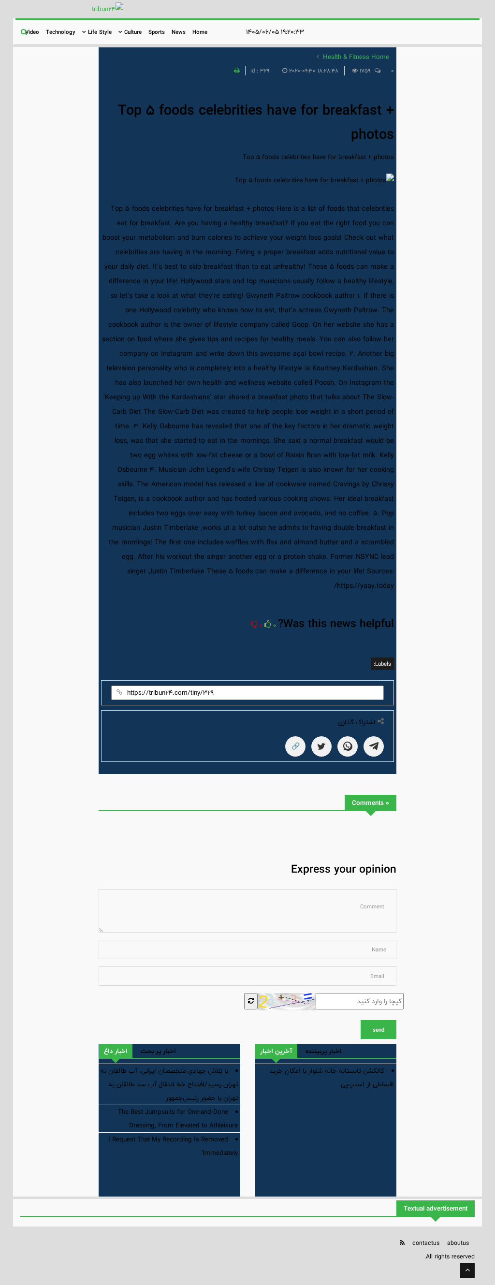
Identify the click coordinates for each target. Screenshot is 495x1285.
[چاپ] (235, 70)
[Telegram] (374, 746)
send (378, 1030)
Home (199, 32)
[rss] (402, 1243)
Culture (132, 32)
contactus (425, 1243)
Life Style (99, 32)
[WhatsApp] (347, 746)
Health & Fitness (346, 57)
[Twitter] (321, 746)
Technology (60, 32)
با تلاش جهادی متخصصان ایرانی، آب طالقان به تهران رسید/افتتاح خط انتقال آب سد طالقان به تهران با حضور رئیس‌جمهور (169, 1084)
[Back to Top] (467, 1270)
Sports (156, 32)
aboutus (458, 1243)
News (179, 32)
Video (32, 32)
